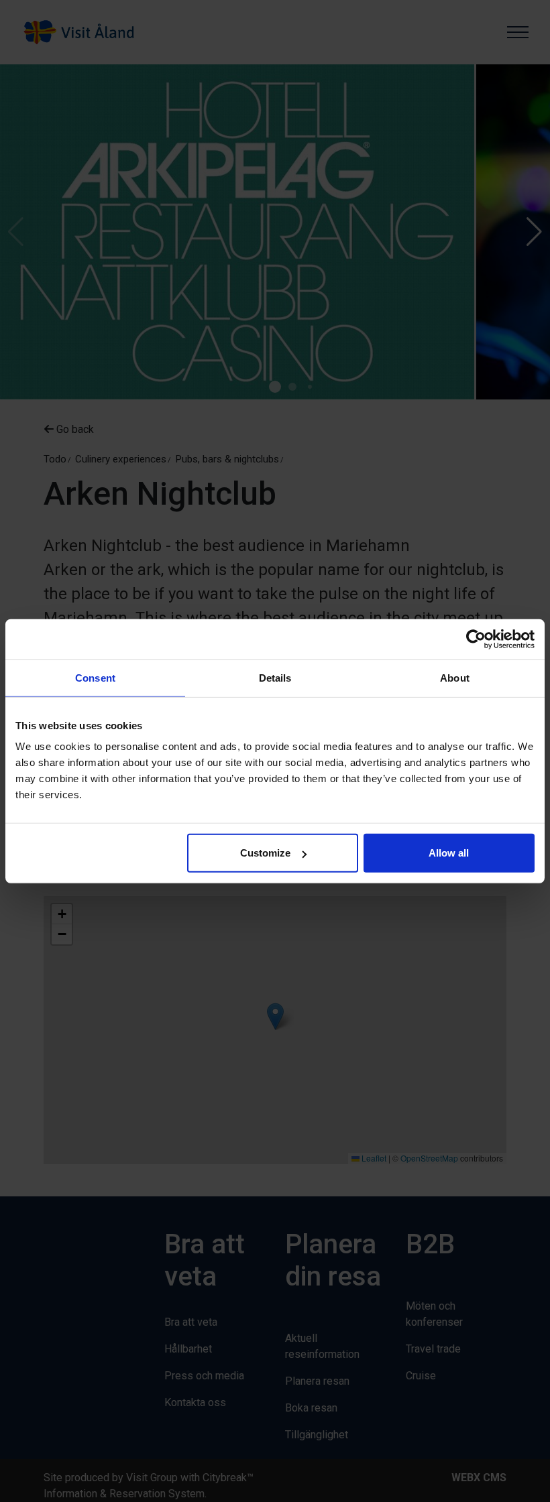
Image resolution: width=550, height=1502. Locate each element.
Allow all (449, 853)
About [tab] (455, 677)
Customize (265, 853)
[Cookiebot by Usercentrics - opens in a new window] (476, 639)
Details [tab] (275, 677)
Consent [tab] (95, 677)
